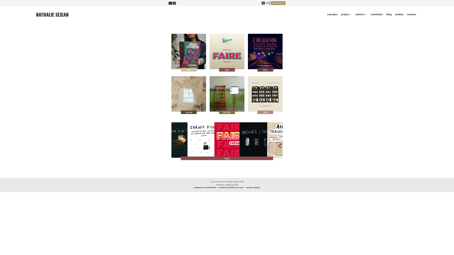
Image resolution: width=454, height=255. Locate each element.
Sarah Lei (230, 185)
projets (345, 14)
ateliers (360, 14)
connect (411, 14)
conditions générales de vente (231, 187)
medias (399, 14)
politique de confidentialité (205, 187)
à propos (332, 14)
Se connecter (278, 3)
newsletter (377, 14)
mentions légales (253, 187)
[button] (346, 14)
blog (389, 14)
